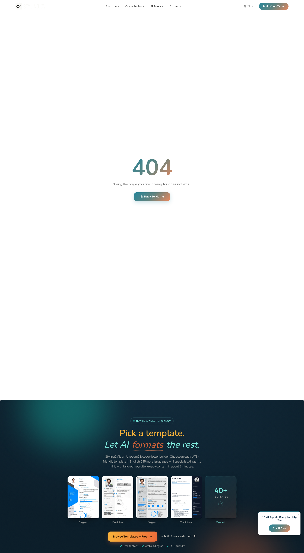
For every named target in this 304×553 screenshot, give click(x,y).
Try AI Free (279, 528)
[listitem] (83, 500)
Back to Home (154, 196)
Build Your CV (271, 6)
